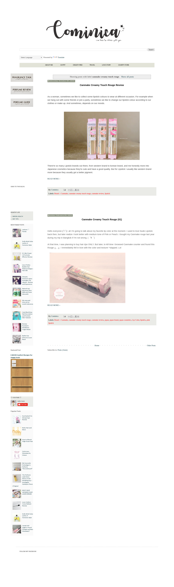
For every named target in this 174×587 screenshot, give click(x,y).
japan (107, 320)
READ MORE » (53, 179)
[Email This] (69, 190)
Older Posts (151, 345)
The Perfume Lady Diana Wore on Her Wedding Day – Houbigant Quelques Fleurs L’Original (23, 480)
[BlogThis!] (71, 190)
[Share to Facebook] (76, 190)
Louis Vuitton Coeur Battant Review (26, 504)
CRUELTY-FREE (78, 65)
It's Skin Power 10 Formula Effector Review (27, 255)
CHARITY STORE (123, 65)
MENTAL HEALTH (18, 216)
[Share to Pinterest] (78, 190)
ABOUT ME (49, 65)
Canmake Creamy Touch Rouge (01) (102, 219)
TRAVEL (92, 65)
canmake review (98, 194)
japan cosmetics (125, 320)
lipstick (107, 194)
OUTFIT (62, 65)
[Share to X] (73, 190)
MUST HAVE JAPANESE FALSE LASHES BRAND (27, 492)
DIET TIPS (15, 219)
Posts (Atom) (62, 350)
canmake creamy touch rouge (80, 194)
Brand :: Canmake (61, 194)
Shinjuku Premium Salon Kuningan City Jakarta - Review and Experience (27, 280)
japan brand (114, 320)
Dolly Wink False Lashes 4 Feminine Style (27, 243)
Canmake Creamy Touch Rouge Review (102, 85)
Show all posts (127, 77)
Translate (61, 57)
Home (97, 345)
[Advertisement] (22, 146)
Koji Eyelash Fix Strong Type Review (27, 417)
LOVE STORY (106, 65)
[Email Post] (64, 190)
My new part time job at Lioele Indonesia (27, 302)
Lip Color (135, 320)
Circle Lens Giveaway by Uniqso (26, 453)
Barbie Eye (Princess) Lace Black (27, 337)
